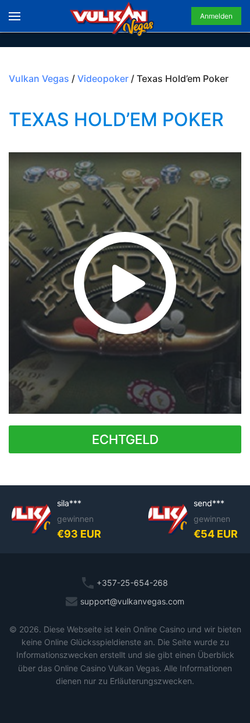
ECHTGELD (125, 439)
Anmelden (216, 16)
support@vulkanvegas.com (132, 601)
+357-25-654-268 (132, 583)
